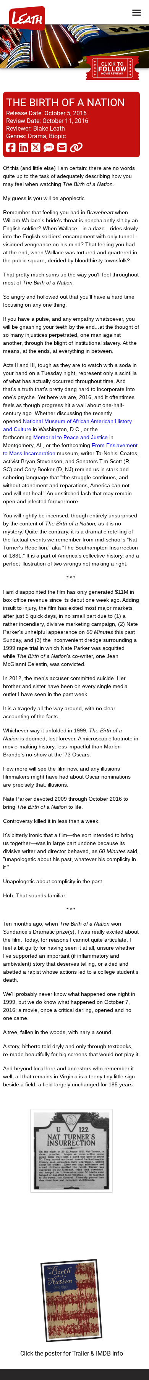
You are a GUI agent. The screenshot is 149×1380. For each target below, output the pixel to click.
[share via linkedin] (23, 147)
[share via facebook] (11, 147)
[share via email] (62, 147)
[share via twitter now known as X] (35, 147)
